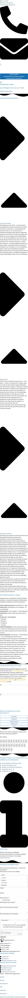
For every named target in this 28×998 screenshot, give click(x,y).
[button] (14, 162)
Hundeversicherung (14, 66)
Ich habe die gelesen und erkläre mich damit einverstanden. (14, 926)
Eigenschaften (4, 379)
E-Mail (2, 888)
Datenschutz (3, 993)
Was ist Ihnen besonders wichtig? (9, 907)
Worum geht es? (4, 898)
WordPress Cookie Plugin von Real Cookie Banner (13, 997)
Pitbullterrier (14, 724)
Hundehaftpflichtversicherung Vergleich (14, 76)
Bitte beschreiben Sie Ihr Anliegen (9, 913)
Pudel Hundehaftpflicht (18, 671)
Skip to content (4, 1)
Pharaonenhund (14, 721)
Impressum (3, 990)
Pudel (14, 726)
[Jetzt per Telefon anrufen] (14, 33)
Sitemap (2, 980)
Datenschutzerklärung (15, 925)
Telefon (2, 893)
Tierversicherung (14, 80)
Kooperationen (4, 983)
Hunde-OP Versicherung (14, 68)
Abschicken (3, 936)
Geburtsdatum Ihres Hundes (8, 902)
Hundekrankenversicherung (14, 70)
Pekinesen (14, 719)
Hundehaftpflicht (14, 72)
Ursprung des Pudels (5, 223)
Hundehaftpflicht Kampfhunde (14, 78)
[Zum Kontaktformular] (14, 62)
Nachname (4, 885)
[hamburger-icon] (0, 64)
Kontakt (2, 977)
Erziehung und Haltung (6, 533)
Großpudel (14, 716)
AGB (1, 987)
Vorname (3, 880)
